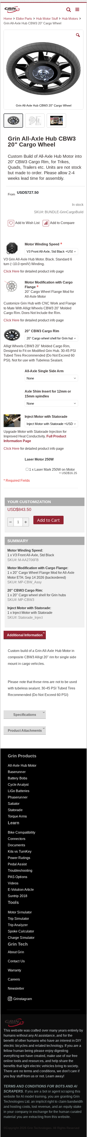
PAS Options (17, 877)
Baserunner (17, 772)
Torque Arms (17, 816)
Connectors (16, 839)
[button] (78, 38)
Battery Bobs (17, 778)
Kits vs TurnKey (19, 851)
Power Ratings (19, 858)
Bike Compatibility (21, 832)
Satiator (14, 803)
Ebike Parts (24, 18)
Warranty (14, 970)
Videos (13, 883)
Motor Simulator (20, 912)
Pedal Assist (17, 864)
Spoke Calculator (21, 931)
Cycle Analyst (18, 784)
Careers (14, 979)
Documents (16, 845)
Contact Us (16, 961)
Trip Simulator (18, 918)
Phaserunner (17, 797)
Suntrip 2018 (17, 896)
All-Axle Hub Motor (22, 765)
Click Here (11, 271)
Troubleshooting (20, 870)
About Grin (16, 952)
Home (8, 18)
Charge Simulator (21, 937)
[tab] (27, 635)
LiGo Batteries (18, 791)
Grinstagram (22, 999)
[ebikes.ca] (12, 9)
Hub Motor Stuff (47, 18)
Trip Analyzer (18, 925)
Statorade (15, 810)
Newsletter (16, 988)
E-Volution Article (21, 889)
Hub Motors (70, 18)
